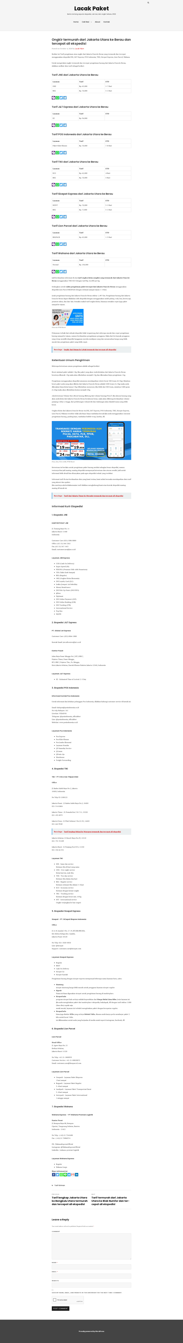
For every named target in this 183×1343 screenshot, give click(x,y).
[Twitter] (57, 1174)
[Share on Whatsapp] (57, 97)
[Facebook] (53, 1174)
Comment (56, 1232)
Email (55, 1272)
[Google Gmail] (72, 1174)
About (97, 22)
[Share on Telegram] (65, 97)
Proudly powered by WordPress (91, 1331)
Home (75, 22)
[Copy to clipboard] (53, 97)
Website (55, 1281)
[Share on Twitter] (61, 97)
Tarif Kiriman (59, 1185)
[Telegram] (69, 1174)
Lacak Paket (91, 8)
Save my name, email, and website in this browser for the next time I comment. (87, 1293)
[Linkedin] (76, 1174)
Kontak (107, 22)
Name (55, 1262)
